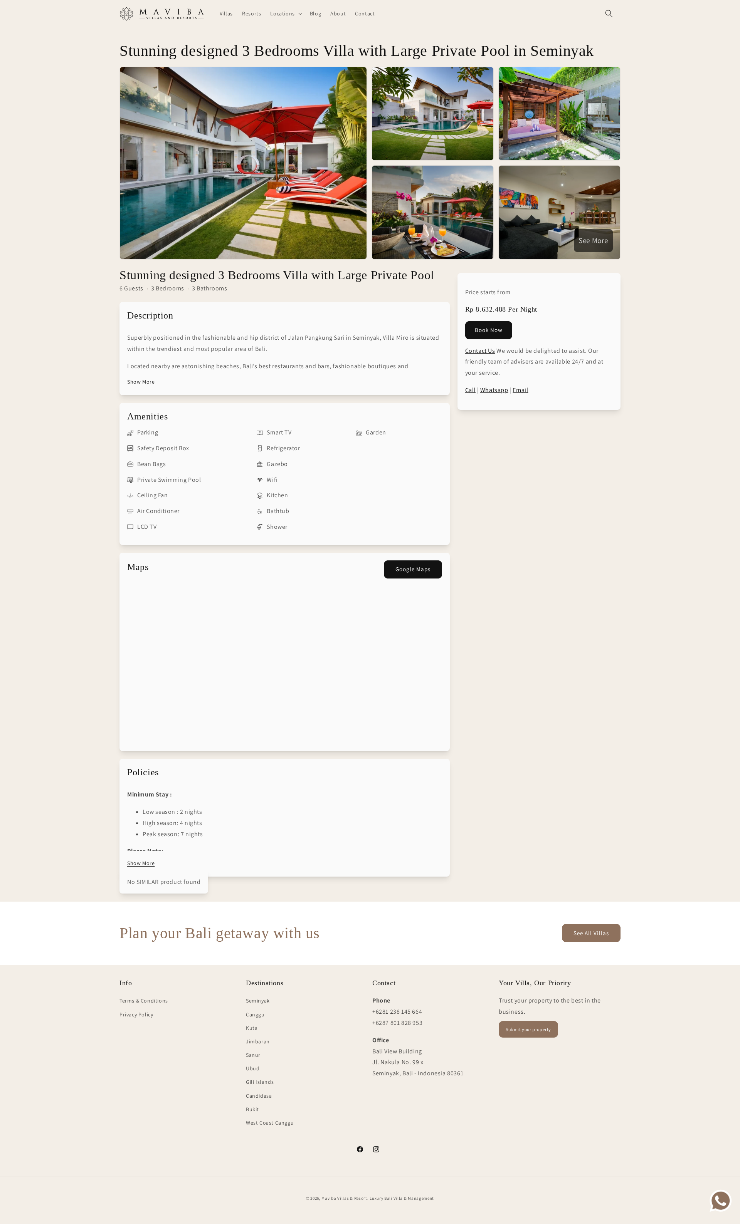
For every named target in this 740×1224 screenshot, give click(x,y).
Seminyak (258, 1000)
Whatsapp (494, 390)
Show (141, 381)
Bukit (252, 1109)
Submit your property (528, 1029)
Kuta (251, 1027)
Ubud (252, 1068)
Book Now (489, 329)
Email (520, 390)
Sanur (253, 1054)
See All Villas (591, 933)
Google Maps (413, 569)
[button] (285, 13)
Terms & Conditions (143, 1000)
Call (470, 390)
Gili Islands (260, 1081)
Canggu (255, 1014)
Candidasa (259, 1095)
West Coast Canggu (270, 1122)
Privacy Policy (136, 1014)
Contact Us (480, 350)
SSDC (379, 1206)
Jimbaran (258, 1041)
